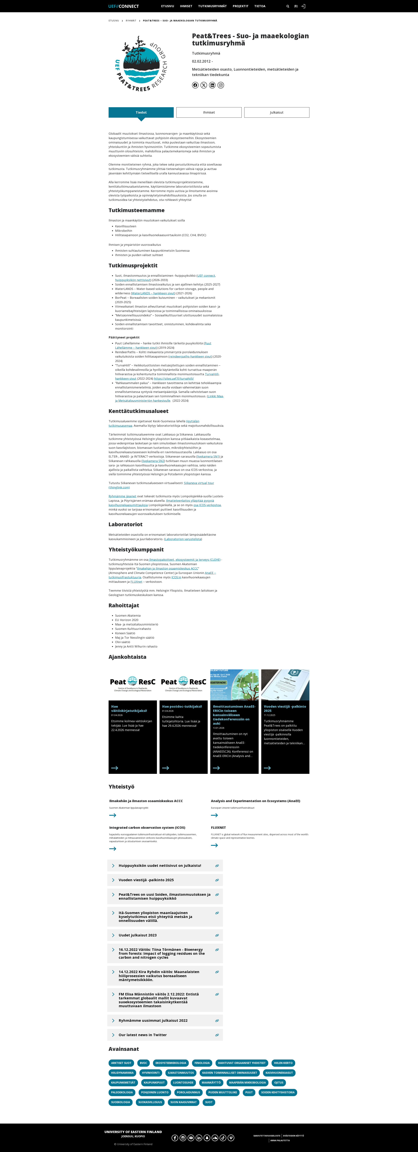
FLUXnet (136, 582)
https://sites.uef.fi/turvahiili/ (174, 378)
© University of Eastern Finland (133, 1138)
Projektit (241, 6)
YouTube (191, 1139)
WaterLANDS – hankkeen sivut (153, 293)
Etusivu (167, 6)
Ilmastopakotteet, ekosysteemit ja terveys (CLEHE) (184, 560)
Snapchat (207, 1139)
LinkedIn (199, 1139)
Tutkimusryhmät (212, 6)
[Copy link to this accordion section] (217, 866)
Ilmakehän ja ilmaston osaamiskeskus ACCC (167, 568)
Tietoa (259, 6)
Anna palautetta (280, 1140)
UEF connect (206, 275)
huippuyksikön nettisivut (132, 280)
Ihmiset (186, 6)
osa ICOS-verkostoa (207, 505)
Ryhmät (131, 20)
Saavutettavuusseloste (266, 1135)
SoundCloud (215, 1139)
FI (295, 6)
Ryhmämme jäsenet (122, 496)
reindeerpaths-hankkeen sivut (190, 356)
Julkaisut (276, 112)
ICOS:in (176, 577)
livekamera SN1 (208, 456)
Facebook (175, 1139)
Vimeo (231, 1139)
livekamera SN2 (153, 461)
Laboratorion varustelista (183, 539)
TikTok (223, 1139)
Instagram (183, 1139)
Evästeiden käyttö (293, 1135)
